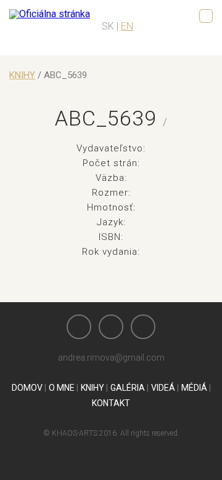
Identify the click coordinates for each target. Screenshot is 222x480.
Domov (27, 388)
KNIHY (22, 75)
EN (127, 26)
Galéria (127, 388)
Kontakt (111, 403)
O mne (62, 388)
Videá (163, 388)
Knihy (92, 388)
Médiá (194, 388)
